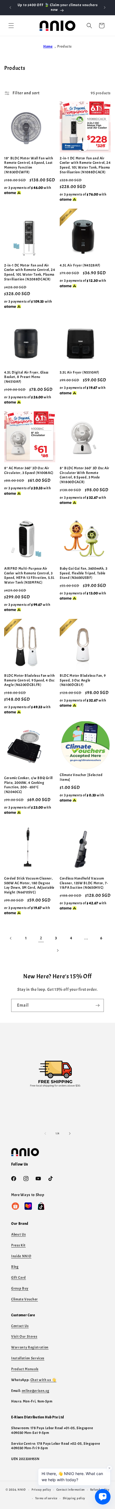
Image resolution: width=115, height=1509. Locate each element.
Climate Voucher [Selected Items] (81, 777)
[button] (11, 25)
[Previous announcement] (10, 7)
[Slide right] (70, 1133)
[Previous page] (11, 938)
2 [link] (41, 938)
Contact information (70, 1489)
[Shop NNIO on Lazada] (28, 1206)
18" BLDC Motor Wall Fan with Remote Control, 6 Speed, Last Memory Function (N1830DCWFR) (28, 165)
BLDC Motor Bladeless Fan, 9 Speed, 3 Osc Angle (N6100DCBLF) (83, 680)
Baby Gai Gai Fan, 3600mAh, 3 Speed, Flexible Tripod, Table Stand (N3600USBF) (83, 573)
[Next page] (57, 950)
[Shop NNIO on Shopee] (15, 1206)
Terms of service (46, 1498)
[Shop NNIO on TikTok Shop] (41, 1206)
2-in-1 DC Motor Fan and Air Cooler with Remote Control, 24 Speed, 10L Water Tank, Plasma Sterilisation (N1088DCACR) (85, 165)
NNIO (22, 1489)
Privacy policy (41, 1489)
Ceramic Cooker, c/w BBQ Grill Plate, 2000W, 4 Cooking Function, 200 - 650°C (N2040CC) (28, 785)
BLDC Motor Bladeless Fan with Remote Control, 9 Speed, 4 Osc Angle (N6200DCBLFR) (29, 680)
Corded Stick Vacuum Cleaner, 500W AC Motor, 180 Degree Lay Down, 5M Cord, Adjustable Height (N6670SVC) (29, 885)
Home (47, 46)
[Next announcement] (105, 7)
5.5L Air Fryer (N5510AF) (79, 372)
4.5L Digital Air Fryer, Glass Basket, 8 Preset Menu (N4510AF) (26, 377)
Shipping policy (74, 1498)
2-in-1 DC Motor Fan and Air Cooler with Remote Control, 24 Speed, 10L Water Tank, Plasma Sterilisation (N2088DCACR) (29, 272)
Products (64, 46)
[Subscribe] (97, 1005)
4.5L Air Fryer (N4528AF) (80, 265)
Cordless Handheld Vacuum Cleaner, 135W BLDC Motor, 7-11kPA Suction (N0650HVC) (84, 883)
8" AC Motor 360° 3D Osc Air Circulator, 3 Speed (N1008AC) (29, 470)
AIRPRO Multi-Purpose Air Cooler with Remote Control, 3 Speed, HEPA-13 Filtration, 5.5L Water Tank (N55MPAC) (29, 575)
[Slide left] (45, 1133)
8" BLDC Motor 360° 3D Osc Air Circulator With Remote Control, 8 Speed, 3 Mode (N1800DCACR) (84, 475)
